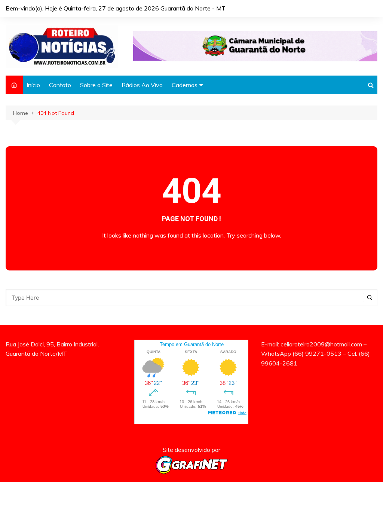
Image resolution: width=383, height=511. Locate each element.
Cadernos (184, 85)
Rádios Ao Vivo (142, 85)
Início (33, 85)
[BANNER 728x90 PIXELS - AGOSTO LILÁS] (255, 45)
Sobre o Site (96, 85)
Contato (60, 85)
